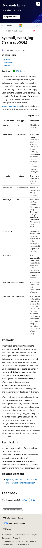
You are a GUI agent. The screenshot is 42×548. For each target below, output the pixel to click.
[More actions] (38, 31)
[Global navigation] (2, 25)
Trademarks (6, 545)
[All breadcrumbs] (4, 31)
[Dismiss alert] (38, 4)
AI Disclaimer (7, 534)
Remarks (7, 59)
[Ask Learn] (34, 31)
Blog (33, 534)
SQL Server (18, 31)
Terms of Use (31, 541)
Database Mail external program (20, 483)
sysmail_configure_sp (11, 106)
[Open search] (31, 25)
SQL (9, 31)
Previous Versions (22, 534)
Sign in (37, 25)
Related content (10, 65)
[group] (21, 227)
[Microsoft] (21, 25)
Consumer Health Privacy (11, 541)
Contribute (6, 538)
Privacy (16, 538)
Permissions (8, 62)
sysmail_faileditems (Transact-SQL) (21, 479)
